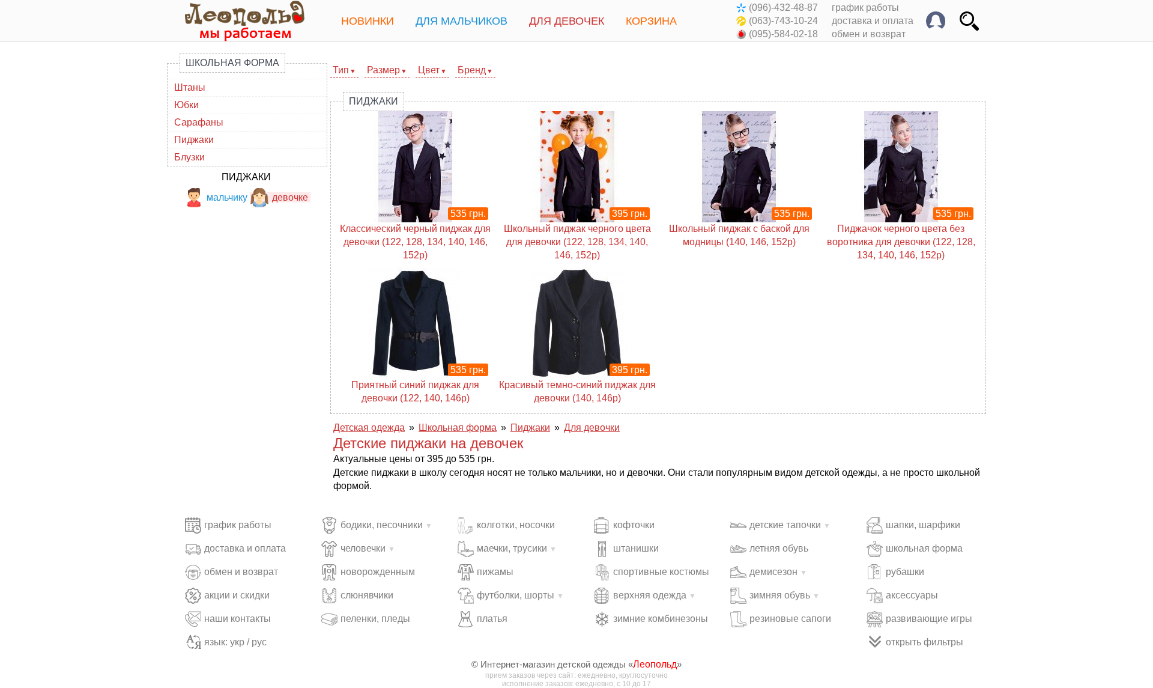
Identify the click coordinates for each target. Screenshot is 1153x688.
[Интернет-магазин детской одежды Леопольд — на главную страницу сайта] (236, 20)
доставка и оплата (872, 21)
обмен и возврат (869, 34)
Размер (383, 70)
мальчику (227, 197)
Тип (341, 70)
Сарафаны (198, 122)
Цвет (429, 70)
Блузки (189, 157)
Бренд (472, 70)
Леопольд (655, 664)
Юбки (186, 105)
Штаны (189, 87)
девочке (290, 197)
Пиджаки (194, 140)
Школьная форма (232, 63)
